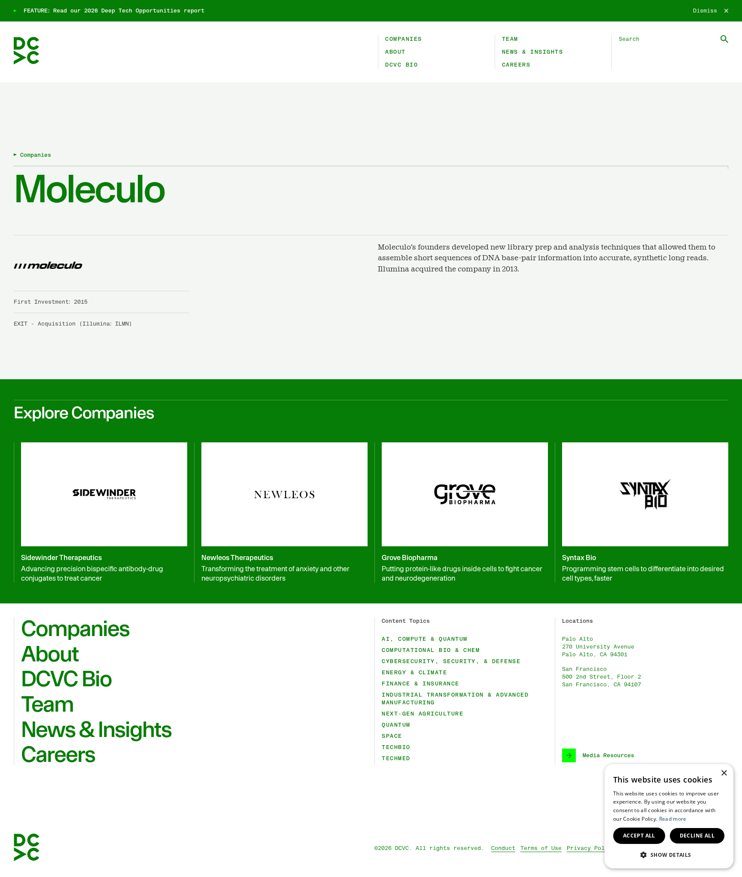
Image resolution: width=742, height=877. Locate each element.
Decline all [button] (697, 835)
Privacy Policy (591, 848)
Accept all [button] (639, 835)
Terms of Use (541, 848)
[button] (669, 855)
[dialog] (669, 816)
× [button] (724, 773)
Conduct (503, 848)
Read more (673, 818)
